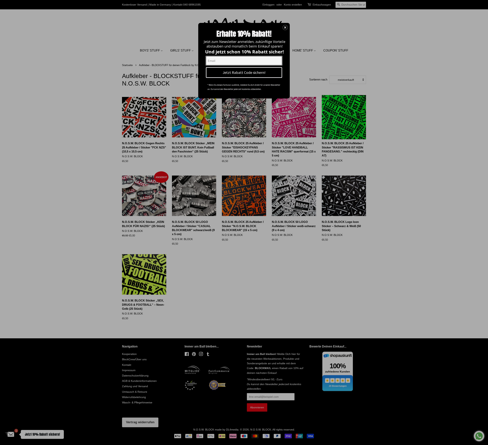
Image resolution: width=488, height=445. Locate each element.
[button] (285, 27)
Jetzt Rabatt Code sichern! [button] (244, 72)
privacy (244, 113)
